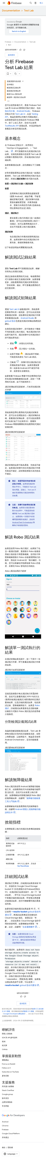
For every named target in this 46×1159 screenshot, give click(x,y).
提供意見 (11, 55)
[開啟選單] (3, 3)
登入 (41, 3)
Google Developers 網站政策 (14, 1014)
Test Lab (29, 10)
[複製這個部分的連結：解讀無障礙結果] (34, 780)
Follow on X (6, 1068)
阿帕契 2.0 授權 (28, 1011)
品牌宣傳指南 (7, 1102)
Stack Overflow (8, 1090)
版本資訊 (5, 1098)
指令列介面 (10, 111)
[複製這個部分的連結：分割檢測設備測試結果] (7, 725)
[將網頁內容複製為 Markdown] (15, 74)
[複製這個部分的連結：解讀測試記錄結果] (7, 262)
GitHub (4, 1049)
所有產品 (5, 1137)
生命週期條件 (28, 927)
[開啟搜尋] (30, 2)
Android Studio (23, 111)
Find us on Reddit (8, 1064)
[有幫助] (20, 50)
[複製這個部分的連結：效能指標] (23, 822)
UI (20, 114)
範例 (3, 1041)
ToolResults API (12, 126)
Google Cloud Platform (11, 1133)
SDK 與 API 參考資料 (9, 1037)
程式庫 (4, 1045)
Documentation (11, 10)
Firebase (8, 42)
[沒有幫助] (24, 50)
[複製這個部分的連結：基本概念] (23, 138)
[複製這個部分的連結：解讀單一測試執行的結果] (15, 652)
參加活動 (5, 1076)
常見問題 (5, 1106)
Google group (7, 1094)
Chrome (5, 1126)
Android (5, 1122)
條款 (3, 1147)
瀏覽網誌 (5, 1060)
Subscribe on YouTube (10, 1072)
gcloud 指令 (10, 321)
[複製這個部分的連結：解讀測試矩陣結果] (7, 302)
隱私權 (10, 1147)
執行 (9, 45)
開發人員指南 (7, 1034)
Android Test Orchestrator (22, 522)
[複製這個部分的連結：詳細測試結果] (30, 876)
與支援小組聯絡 (8, 1086)
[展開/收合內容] (22, 81)
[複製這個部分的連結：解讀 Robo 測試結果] (7, 541)
